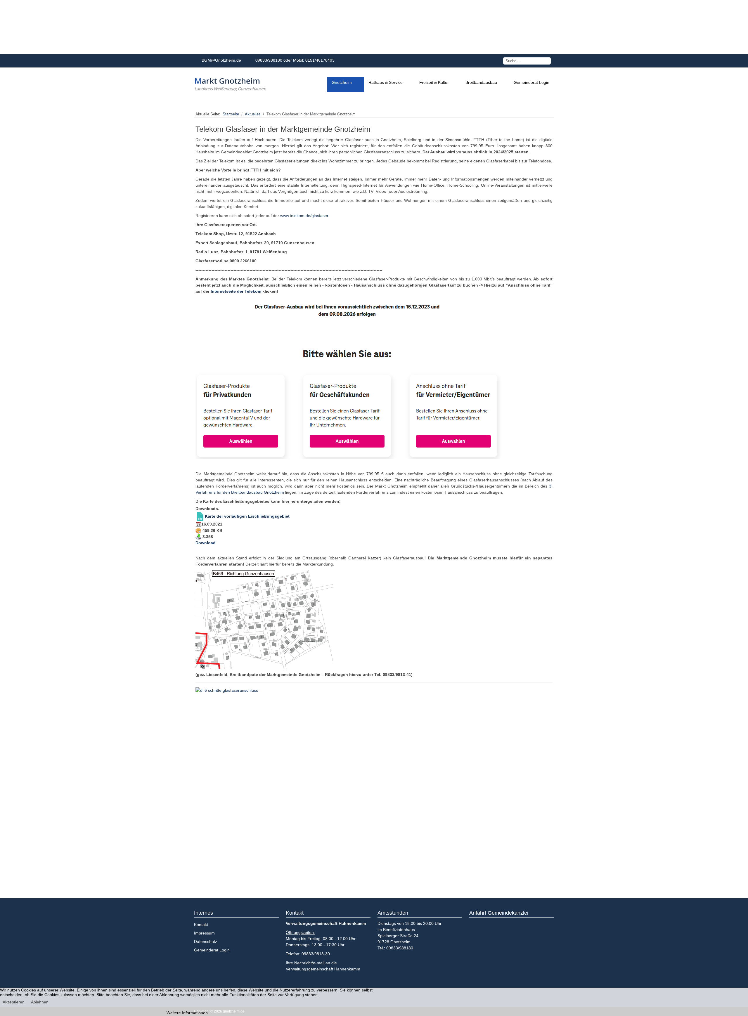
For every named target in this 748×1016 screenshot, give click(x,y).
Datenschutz (205, 941)
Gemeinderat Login (212, 950)
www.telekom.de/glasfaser (304, 215)
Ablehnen (40, 1002)
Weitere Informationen (187, 1012)
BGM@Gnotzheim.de (220, 60)
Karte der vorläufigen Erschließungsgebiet (247, 516)
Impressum (204, 933)
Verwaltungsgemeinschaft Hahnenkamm (323, 969)
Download (205, 542)
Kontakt (201, 924)
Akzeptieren (14, 1002)
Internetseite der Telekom (236, 291)
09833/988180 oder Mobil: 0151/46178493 (294, 60)
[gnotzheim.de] (230, 84)
